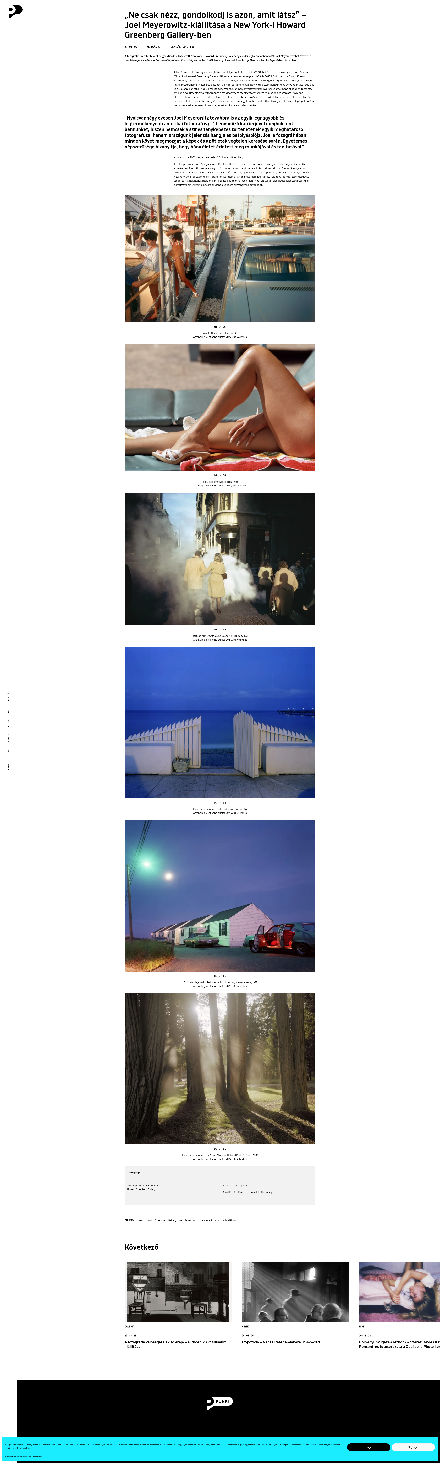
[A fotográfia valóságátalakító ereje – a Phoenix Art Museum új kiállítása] (178, 1292)
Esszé (8, 723)
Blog (8, 711)
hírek (140, 1220)
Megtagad (413, 1447)
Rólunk (8, 697)
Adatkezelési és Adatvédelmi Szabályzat (23, 1457)
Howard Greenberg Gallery (160, 1220)
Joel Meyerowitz (188, 1220)
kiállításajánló (207, 1220)
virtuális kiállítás (227, 1220)
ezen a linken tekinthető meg (257, 1192)
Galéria (8, 753)
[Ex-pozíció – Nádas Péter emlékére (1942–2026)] (295, 1292)
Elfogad (368, 1447)
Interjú (8, 738)
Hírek (8, 767)
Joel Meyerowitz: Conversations (143, 1186)
